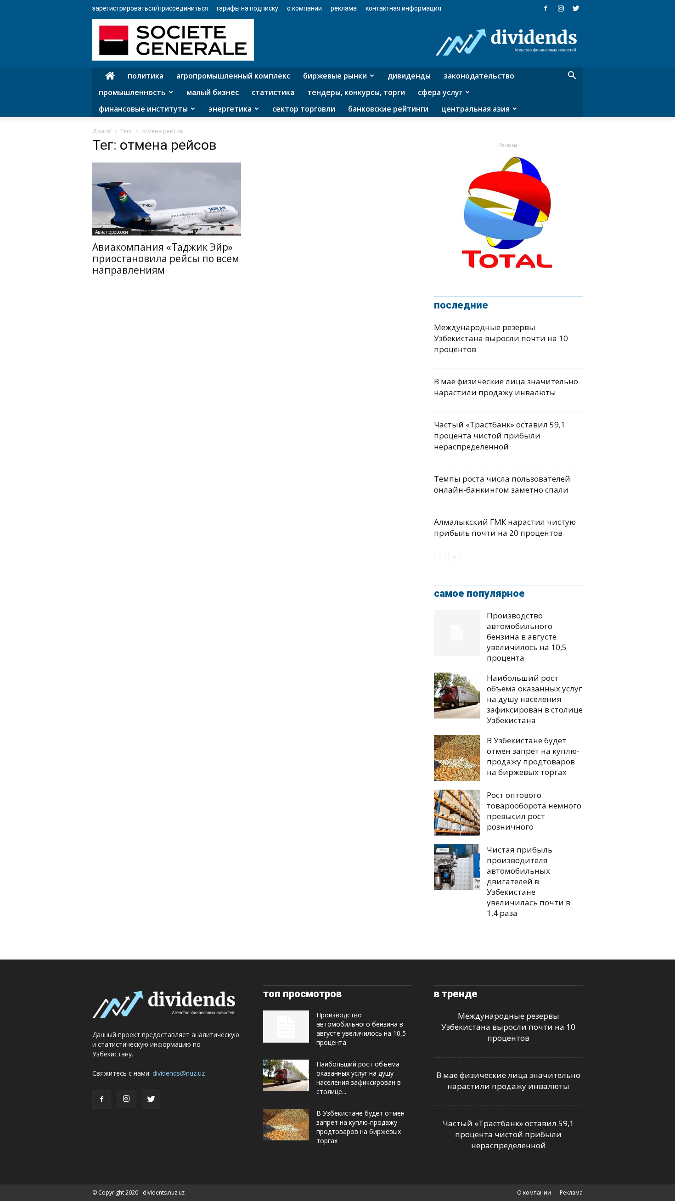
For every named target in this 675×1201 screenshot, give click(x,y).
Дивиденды (409, 76)
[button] (572, 76)
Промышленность (132, 92)
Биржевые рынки (335, 76)
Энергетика (230, 109)
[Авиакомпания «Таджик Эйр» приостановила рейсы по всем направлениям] (166, 199)
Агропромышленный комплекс (233, 76)
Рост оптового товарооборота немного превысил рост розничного (534, 811)
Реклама (344, 8)
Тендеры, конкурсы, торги (356, 92)
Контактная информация (403, 8)
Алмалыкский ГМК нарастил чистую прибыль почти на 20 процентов (505, 527)
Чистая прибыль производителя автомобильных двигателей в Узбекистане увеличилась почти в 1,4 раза (528, 881)
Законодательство (479, 76)
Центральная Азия (475, 109)
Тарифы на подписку (247, 8)
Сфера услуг (440, 92)
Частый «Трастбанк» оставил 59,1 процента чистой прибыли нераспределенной (499, 435)
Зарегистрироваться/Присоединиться (150, 8)
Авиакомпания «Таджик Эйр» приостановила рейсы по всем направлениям (165, 258)
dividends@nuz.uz (178, 1073)
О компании (304, 8)
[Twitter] (576, 8)
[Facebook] (545, 8)
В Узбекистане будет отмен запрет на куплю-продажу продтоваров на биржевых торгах (533, 756)
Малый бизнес (212, 92)
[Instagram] (561, 8)
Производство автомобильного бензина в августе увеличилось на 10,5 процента (527, 636)
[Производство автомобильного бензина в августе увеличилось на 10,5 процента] (457, 633)
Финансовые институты (143, 109)
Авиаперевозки (111, 232)
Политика (145, 76)
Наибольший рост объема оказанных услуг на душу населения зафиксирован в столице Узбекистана (535, 699)
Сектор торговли (303, 109)
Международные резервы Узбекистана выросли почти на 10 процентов (501, 338)
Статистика (273, 92)
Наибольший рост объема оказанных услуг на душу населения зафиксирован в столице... (358, 1078)
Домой (102, 131)
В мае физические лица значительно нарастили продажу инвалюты (506, 387)
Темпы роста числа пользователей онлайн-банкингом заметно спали (502, 484)
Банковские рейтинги (388, 109)
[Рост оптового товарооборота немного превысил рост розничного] (457, 813)
